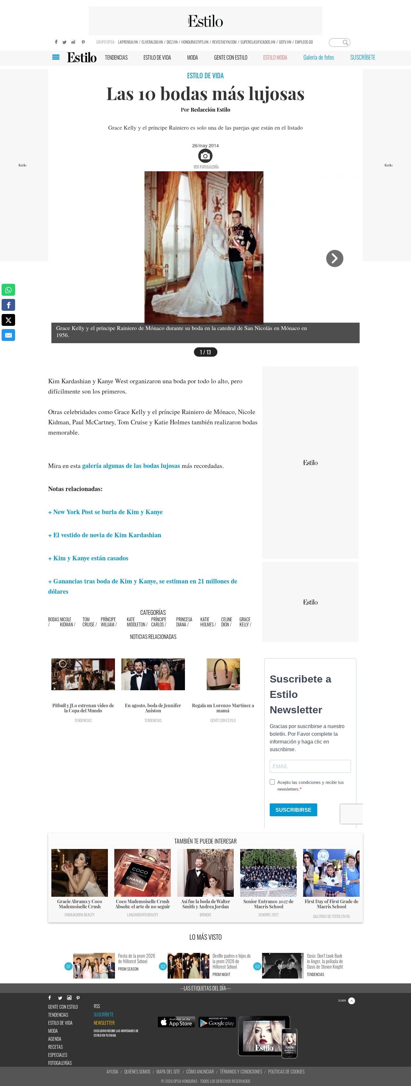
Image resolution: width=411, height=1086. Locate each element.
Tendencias (83, 720)
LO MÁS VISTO (205, 937)
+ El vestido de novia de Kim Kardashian (104, 534)
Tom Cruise (88, 622)
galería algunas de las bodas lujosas (131, 465)
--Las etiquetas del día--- (205, 988)
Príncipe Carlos (158, 622)
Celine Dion (226, 622)
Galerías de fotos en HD (331, 916)
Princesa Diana (184, 622)
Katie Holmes (207, 622)
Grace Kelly (245, 622)
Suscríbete (104, 1014)
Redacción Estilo (210, 109)
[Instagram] (74, 41)
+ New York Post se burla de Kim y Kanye (105, 511)
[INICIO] (81, 57)
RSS (97, 1006)
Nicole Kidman (66, 622)
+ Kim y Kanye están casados (88, 558)
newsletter (104, 1022)
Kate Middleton (136, 622)
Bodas (53, 619)
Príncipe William (108, 622)
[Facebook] (54, 41)
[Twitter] (64, 41)
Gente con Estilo (223, 720)
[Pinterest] (83, 41)
